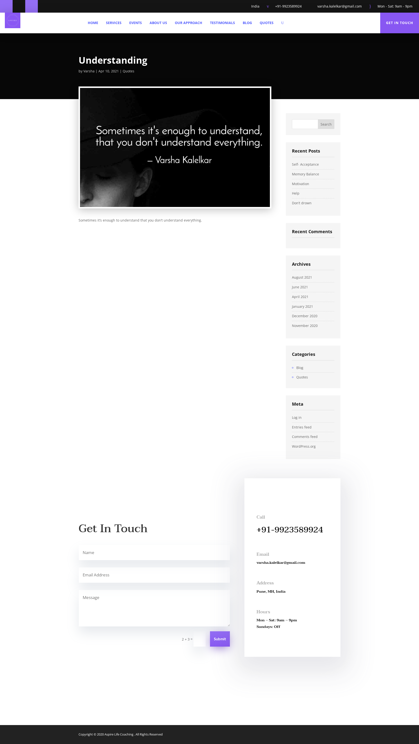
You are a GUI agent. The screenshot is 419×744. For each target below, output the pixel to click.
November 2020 (305, 325)
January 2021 (302, 306)
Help (295, 193)
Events (135, 22)
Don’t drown (302, 203)
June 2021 (300, 287)
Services (113, 22)
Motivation (300, 183)
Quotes (267, 22)
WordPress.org (304, 446)
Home (93, 22)
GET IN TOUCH (399, 22)
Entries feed (302, 427)
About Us (158, 22)
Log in (297, 417)
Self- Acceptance (305, 164)
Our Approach (188, 22)
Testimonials (222, 22)
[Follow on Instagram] (31, 6)
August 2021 (302, 277)
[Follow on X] (19, 6)
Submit (220, 639)
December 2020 (304, 316)
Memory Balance (305, 174)
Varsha (89, 71)
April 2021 (300, 296)
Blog (247, 22)
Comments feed (305, 436)
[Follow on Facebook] (6, 6)
